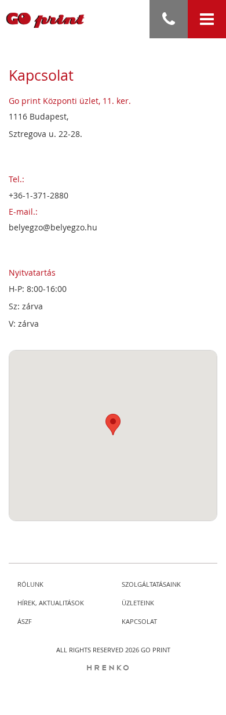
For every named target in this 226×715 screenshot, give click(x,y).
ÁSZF (24, 621)
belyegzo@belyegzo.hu (53, 227)
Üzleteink (138, 602)
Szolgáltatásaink (151, 584)
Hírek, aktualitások (50, 602)
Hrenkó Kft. (113, 672)
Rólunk (30, 584)
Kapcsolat (139, 621)
